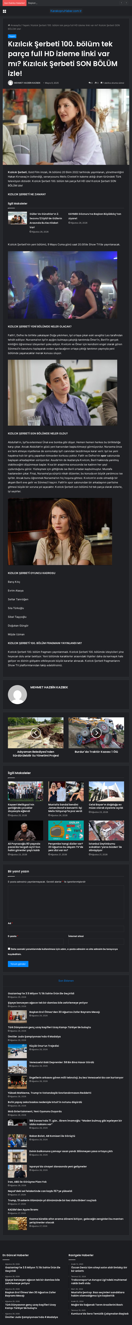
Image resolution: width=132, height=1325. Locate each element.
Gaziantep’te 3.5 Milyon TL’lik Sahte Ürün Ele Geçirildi (41, 993)
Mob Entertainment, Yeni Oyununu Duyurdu (35, 1111)
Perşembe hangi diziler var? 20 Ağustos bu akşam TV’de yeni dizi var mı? (65, 847)
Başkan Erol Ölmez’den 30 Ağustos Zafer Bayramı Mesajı (58, 3)
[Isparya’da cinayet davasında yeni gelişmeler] (17, 1171)
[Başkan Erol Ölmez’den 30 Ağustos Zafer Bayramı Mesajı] (17, 1016)
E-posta (13, 936)
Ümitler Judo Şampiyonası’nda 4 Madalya (34, 1036)
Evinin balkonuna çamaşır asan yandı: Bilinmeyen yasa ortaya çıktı (71, 1151)
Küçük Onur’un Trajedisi (44, 1046)
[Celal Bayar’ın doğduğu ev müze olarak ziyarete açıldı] (106, 791)
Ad (10, 923)
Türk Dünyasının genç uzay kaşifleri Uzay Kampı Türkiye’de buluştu (49, 1027)
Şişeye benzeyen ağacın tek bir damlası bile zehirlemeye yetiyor (48, 1002)
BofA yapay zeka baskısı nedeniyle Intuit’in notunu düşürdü (45, 1102)
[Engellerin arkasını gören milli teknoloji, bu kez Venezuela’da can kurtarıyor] (17, 1082)
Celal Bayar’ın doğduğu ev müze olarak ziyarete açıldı (106, 806)
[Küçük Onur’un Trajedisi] (17, 1051)
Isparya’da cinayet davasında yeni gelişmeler (58, 1166)
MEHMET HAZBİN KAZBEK (27, 83)
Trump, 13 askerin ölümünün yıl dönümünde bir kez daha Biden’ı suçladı (52, 1200)
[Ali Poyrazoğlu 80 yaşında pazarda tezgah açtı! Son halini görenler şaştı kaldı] (25, 830)
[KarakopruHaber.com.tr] (66, 11)
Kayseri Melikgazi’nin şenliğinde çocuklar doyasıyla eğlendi (21, 808)
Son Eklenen (66, 980)
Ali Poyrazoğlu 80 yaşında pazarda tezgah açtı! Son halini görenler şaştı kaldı (24, 847)
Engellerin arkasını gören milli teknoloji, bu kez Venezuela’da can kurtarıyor (76, 1077)
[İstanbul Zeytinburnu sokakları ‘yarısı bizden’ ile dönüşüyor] (106, 830)
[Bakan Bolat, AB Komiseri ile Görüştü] (17, 1140)
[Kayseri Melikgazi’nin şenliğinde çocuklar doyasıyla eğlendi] (25, 791)
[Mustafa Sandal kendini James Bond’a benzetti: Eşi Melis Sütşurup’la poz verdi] (66, 791)
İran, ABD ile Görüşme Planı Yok (27, 1182)
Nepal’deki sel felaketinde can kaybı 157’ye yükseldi (40, 1191)
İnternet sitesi (76, 936)
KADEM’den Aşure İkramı (23, 1209)
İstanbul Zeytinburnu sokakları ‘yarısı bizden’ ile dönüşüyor (105, 847)
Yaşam (25, 25)
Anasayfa (15, 25)
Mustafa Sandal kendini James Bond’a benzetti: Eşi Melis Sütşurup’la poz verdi (65, 808)
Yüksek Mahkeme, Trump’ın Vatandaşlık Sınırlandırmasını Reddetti (49, 1093)
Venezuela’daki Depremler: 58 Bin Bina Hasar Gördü (61, 1062)
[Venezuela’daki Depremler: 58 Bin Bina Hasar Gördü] (17, 1067)
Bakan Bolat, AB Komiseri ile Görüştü (52, 1136)
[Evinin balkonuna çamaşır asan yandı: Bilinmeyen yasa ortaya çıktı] (17, 1156)
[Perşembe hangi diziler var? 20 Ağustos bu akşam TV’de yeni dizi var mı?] (66, 830)
